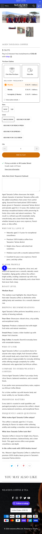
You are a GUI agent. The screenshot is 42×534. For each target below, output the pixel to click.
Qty (3, 144)
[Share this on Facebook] (17, 465)
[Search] (34, 6)
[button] (4, 268)
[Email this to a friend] (29, 465)
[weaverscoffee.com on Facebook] (13, 498)
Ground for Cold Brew (12, 137)
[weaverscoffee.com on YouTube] (29, 498)
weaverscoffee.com (16, 529)
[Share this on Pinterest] (23, 465)
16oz (5, 109)
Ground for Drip (23, 119)
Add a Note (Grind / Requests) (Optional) (15, 176)
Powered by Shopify (31, 529)
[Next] (38, 17)
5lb (12, 109)
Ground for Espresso (11, 131)
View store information (12, 169)
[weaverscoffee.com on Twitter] (25, 498)
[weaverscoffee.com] (21, 6)
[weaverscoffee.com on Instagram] (17, 498)
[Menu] (1, 6)
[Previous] (4, 17)
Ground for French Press (13, 125)
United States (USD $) (20, 510)
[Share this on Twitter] (11, 465)
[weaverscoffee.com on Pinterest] (21, 498)
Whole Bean (8, 119)
